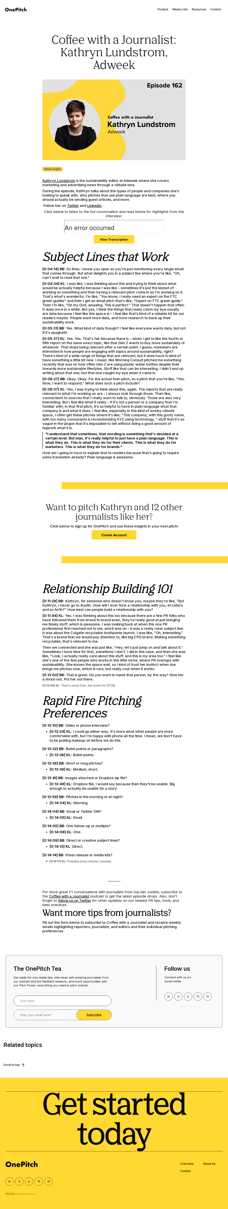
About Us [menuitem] (209, 1163)
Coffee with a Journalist (69, 896)
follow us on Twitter (74, 900)
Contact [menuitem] (215, 9)
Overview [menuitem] (186, 1163)
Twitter (73, 205)
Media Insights (52, 168)
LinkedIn (94, 205)
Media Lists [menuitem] (180, 9)
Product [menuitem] (163, 9)
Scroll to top (12, 1065)
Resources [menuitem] (199, 9)
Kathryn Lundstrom (58, 181)
